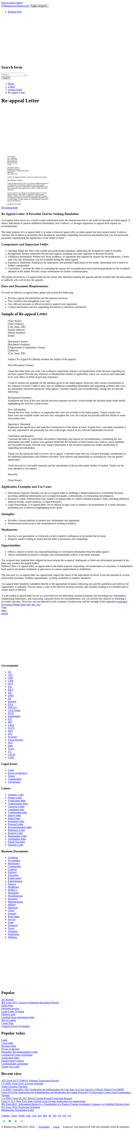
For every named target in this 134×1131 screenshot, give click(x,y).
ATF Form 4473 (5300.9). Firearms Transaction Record (30, 1080)
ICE (10, 719)
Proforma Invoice (10, 1008)
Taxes (11, 748)
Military (12, 904)
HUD (11, 713)
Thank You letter (16, 842)
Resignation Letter (17, 836)
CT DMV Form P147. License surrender (22, 1083)
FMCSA (12, 707)
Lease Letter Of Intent (12, 1011)
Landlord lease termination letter (17, 1017)
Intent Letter (14, 818)
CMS (10, 680)
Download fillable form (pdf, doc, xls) (21, 604)
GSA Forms (14, 710)
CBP (10, 677)
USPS (11, 757)
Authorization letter (18, 803)
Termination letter (17, 839)
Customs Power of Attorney (15, 1026)
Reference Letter (16, 830)
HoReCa (12, 890)
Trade (11, 922)
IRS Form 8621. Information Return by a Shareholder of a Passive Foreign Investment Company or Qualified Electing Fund (65, 1104)
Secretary (12, 736)
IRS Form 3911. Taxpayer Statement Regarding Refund (30, 1002)
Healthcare (13, 887)
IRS (10, 722)
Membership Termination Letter (17, 1110)
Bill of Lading (8, 1020)
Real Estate (13, 916)
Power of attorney (10, 1049)
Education (13, 875)
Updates (5, 1115)
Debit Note (7, 1005)
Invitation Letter (16, 821)
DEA (10, 689)
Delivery (12, 872)
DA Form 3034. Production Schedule (20, 1107)
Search (6, 78)
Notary (11, 776)
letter (3, 610)
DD (10, 692)
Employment (14, 878)
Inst (40, 1115)
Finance (12, 884)
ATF (10, 674)
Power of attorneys (17, 773)
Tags (28, 1115)
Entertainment (15, 881)
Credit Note (7, 1023)
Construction (14, 866)
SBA (10, 731)
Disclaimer (44, 1126)
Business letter (8, 1046)
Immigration (14, 716)
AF (9, 672)
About (56, 1126)
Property (12, 913)
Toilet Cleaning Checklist (14, 1086)
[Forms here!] (9, 5)
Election (12, 701)
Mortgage (13, 907)
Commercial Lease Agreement (17, 1054)
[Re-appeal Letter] (27, 204)
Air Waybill (7, 999)
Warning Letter (15, 844)
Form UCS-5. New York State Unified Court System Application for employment (43, 1101)
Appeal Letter (15, 89)
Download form (9, 207)
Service (12, 919)
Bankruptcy (14, 863)
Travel (11, 928)
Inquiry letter (14, 815)
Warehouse (13, 934)
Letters (11, 86)
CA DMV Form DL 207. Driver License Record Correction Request (36, 1098)
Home (11, 83)
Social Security (15, 739)
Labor (11, 725)
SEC (10, 733)
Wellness (12, 937)
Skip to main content (12, 2)
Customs (12, 869)
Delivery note (8, 1014)
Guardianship (15, 779)
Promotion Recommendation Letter (19, 1052)
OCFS (11, 728)
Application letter (17, 800)
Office (11, 910)
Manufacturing (15, 901)
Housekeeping (15, 895)
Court (11, 770)
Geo (34, 1115)
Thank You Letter (10, 1066)
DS (9, 698)
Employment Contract (12, 1060)
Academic (13, 857)
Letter (4, 1040)
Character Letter (16, 806)
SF (49, 1115)
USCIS (11, 754)
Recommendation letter (20, 827)
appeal (4, 613)
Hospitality (13, 892)
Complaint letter (16, 809)
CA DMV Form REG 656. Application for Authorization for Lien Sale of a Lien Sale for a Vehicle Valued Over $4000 (62, 1089)
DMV (11, 695)
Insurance (13, 898)
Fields (21, 1115)
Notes (14, 1115)
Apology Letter (16, 794)
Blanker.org (23, 5)
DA (10, 686)
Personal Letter (15, 824)
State (10, 745)
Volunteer (13, 931)
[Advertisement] (67, 39)
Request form (15, 11)
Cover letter (7, 1043)
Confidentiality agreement (14, 1063)
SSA (10, 742)
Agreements (14, 782)
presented (122, 601)
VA (9, 751)
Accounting (14, 860)
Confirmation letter (17, 812)
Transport (13, 925)
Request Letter (15, 833)
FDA (10, 704)
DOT (10, 683)
